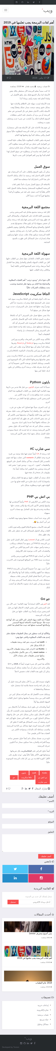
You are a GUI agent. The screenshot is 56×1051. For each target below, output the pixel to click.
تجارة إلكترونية (43, 1010)
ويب (47, 10)
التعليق (51, 832)
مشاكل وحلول (43, 1024)
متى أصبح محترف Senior (40, 933)
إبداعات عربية (43, 1005)
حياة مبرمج (44, 1019)
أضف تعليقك (46, 856)
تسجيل (13, 902)
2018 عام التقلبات (43, 983)
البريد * (51, 811)
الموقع (51, 822)
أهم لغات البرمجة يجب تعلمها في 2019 (34, 958)
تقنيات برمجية (43, 1015)
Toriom (16, 1047)
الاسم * (51, 801)
